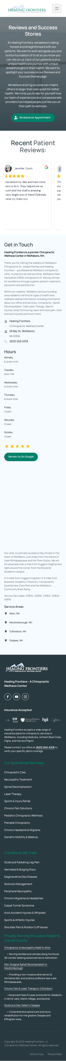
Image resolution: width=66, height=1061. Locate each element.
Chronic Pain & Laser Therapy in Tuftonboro (28, 988)
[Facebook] (7, 696)
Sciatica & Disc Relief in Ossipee (22, 1005)
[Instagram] (25, 696)
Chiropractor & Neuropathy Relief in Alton (27, 947)
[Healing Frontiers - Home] (26, 8)
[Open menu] (57, 8)
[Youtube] (16, 696)
